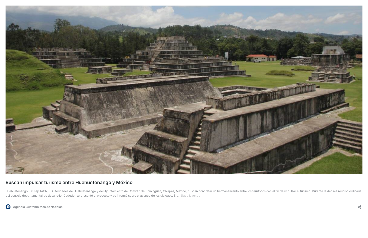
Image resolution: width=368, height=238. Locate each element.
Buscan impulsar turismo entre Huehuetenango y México (69, 182)
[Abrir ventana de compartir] (359, 205)
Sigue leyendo (190, 195)
